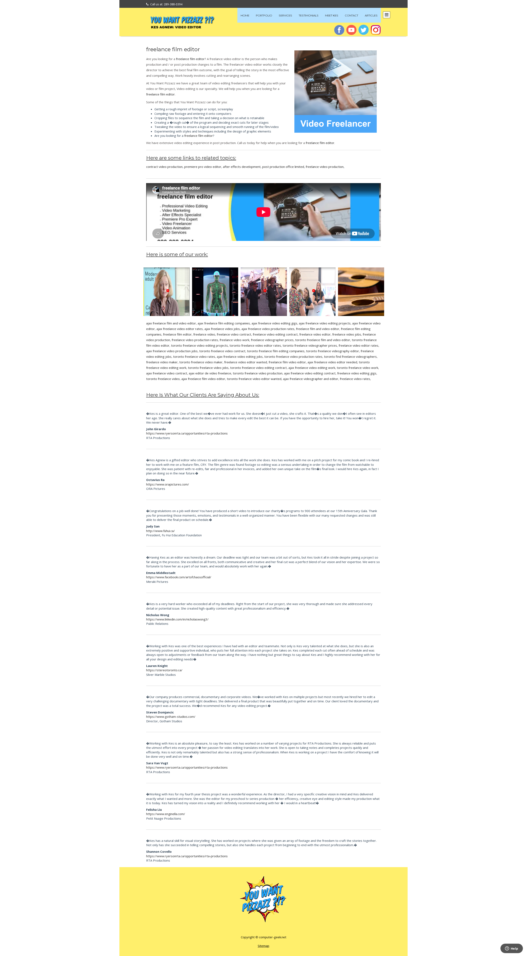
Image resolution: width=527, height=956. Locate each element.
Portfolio (264, 15)
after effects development (242, 167)
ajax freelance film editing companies (224, 323)
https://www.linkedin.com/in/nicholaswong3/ (177, 619)
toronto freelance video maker (201, 362)
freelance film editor (173, 49)
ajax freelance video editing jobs (240, 356)
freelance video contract (234, 334)
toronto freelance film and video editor (322, 340)
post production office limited (283, 167)
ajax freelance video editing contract (310, 373)
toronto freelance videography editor (332, 351)
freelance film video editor (287, 362)
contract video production (164, 167)
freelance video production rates (195, 340)
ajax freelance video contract (166, 373)
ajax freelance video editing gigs (274, 323)
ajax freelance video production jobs (172, 351)
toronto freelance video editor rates (255, 345)
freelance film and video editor (317, 329)
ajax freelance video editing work (311, 368)
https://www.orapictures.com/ (167, 484)
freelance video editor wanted (245, 362)
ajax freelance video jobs (222, 329)
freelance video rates (355, 379)
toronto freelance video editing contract (258, 368)
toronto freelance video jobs (208, 368)
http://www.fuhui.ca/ (160, 531)
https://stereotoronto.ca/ (164, 670)
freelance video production (325, 167)
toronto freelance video (163, 379)
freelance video (204, 334)
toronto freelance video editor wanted (254, 379)
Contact (351, 15)
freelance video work (234, 340)
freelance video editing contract (275, 334)
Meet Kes (331, 15)
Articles (371, 15)
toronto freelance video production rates (293, 356)
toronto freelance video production (257, 373)
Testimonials (308, 15)
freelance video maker (162, 362)
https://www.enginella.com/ (165, 814)
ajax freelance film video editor (203, 379)
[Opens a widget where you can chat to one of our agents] (511, 949)
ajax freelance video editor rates (179, 329)
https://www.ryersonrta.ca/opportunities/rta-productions (187, 433)
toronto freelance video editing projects (199, 345)
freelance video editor (315, 334)
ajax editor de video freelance (210, 373)
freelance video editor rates (358, 345)
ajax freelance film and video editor (171, 323)
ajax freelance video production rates (267, 329)
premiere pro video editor (202, 167)
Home (245, 15)
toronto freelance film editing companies (275, 351)
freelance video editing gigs (356, 373)
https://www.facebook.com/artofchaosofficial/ (178, 577)
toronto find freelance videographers (350, 356)
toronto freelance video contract (222, 351)
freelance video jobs (346, 334)
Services (285, 15)
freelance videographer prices (272, 340)
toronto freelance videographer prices (310, 345)
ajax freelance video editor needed (332, 362)
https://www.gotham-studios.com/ (170, 716)
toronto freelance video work (357, 368)
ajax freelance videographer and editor (310, 379)
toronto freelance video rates (194, 356)
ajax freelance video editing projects (325, 323)
